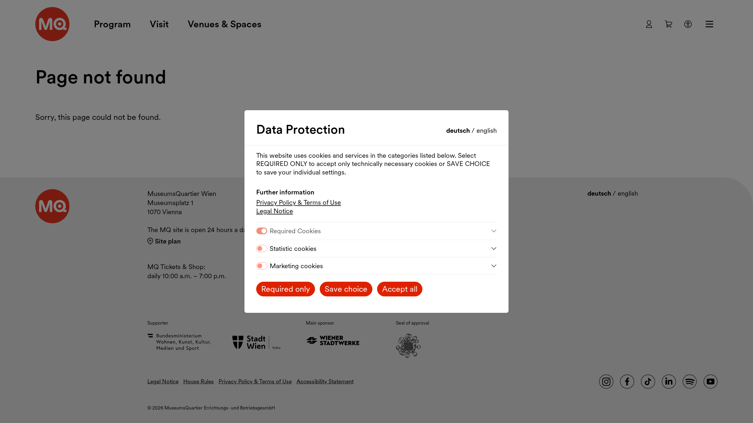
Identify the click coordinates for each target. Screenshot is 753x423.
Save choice (346, 289)
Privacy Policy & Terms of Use (298, 202)
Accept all (399, 289)
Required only (285, 289)
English (487, 130)
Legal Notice (274, 211)
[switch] (261, 248)
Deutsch (459, 130)
